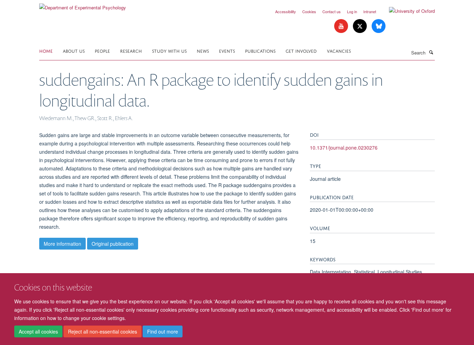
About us (74, 50)
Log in (352, 11)
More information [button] (62, 243)
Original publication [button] (113, 243)
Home (46, 50)
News (203, 50)
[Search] (431, 52)
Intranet (369, 11)
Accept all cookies (38, 331)
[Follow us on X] (360, 26)
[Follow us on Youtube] (341, 26)
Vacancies (339, 50)
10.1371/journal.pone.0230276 (344, 147)
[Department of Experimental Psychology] (82, 5)
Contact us (331, 11)
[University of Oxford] (407, 11)
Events (227, 50)
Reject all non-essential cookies (102, 331)
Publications (260, 50)
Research (131, 50)
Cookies (309, 11)
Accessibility (285, 11)
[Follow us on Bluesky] (379, 26)
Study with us (169, 50)
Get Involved (301, 50)
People (102, 50)
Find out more (162, 331)
